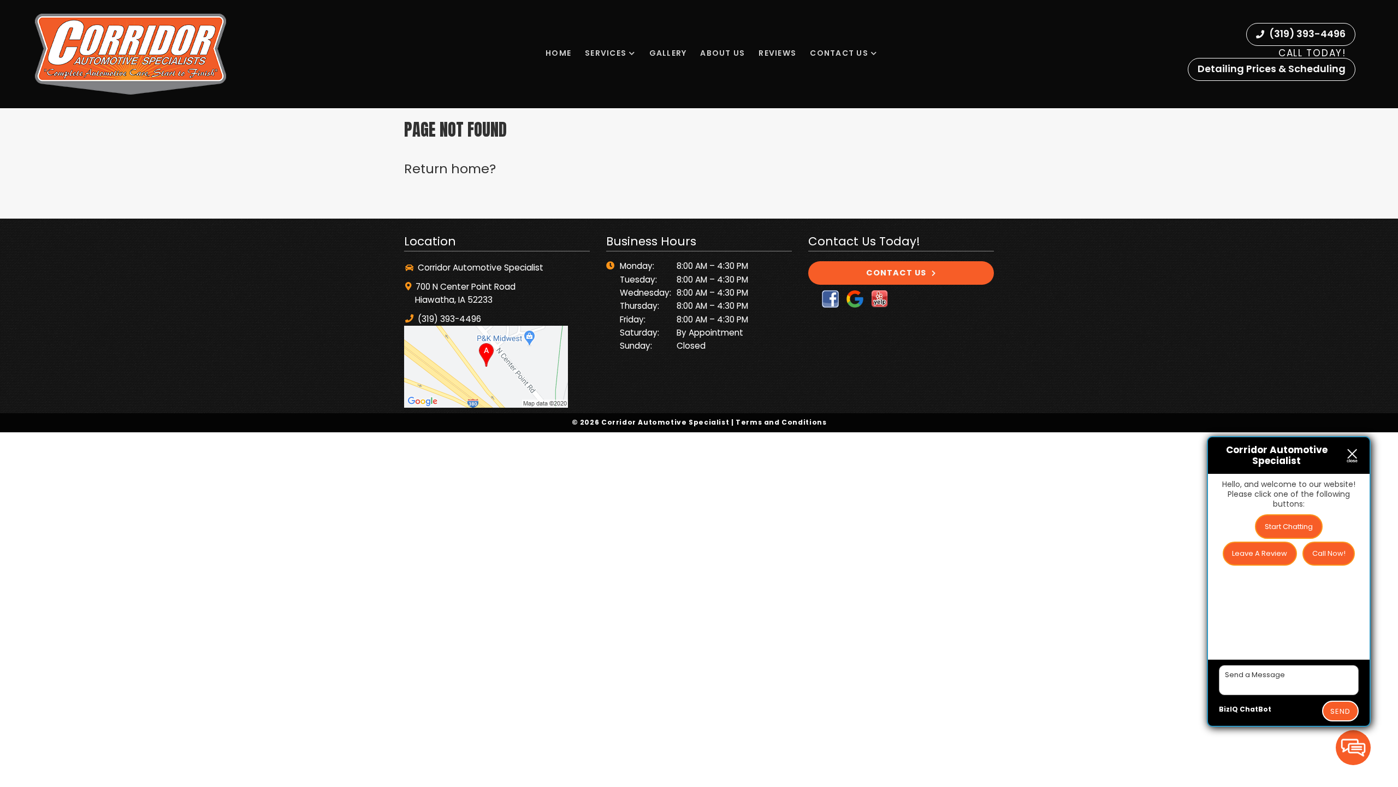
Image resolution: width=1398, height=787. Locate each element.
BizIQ (1228, 709)
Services (605, 53)
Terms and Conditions (781, 422)
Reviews (777, 53)
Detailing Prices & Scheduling (1272, 68)
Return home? (450, 169)
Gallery (668, 53)
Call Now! (1329, 553)
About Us (722, 53)
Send (1340, 711)
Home (558, 53)
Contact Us (839, 53)
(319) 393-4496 (1306, 33)
